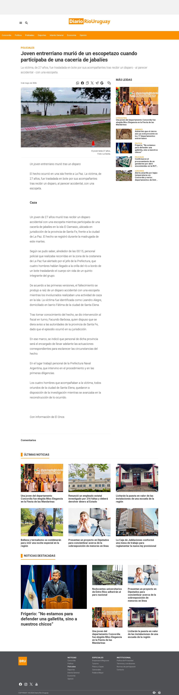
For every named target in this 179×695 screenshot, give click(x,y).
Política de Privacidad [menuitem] (125, 661)
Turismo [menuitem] (95, 664)
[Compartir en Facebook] (82, 83)
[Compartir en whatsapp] (77, 83)
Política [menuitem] (18, 35)
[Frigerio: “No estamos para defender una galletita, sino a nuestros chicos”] (124, 148)
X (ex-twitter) (31, 684)
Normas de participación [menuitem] (126, 667)
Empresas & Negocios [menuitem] (100, 661)
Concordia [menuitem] (6, 35)
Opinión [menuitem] (83, 35)
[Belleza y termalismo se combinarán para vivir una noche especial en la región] (42, 522)
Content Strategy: (153, 692)
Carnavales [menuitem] (96, 670)
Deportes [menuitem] (42, 35)
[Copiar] (87, 83)
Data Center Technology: (158, 692)
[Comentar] (107, 83)
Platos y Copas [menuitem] (98, 667)
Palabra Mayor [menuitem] (98, 673)
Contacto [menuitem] (120, 670)
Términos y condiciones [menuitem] (126, 664)
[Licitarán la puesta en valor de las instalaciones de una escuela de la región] (137, 478)
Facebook (20, 684)
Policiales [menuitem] (29, 35)
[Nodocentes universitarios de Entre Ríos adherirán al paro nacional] (107, 575)
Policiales (27, 48)
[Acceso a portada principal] (89, 21)
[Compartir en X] (92, 83)
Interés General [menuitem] (56, 35)
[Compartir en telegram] (97, 83)
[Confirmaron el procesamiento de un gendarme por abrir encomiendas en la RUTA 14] (124, 161)
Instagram (25, 684)
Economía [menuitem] (71, 35)
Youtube (36, 684)
